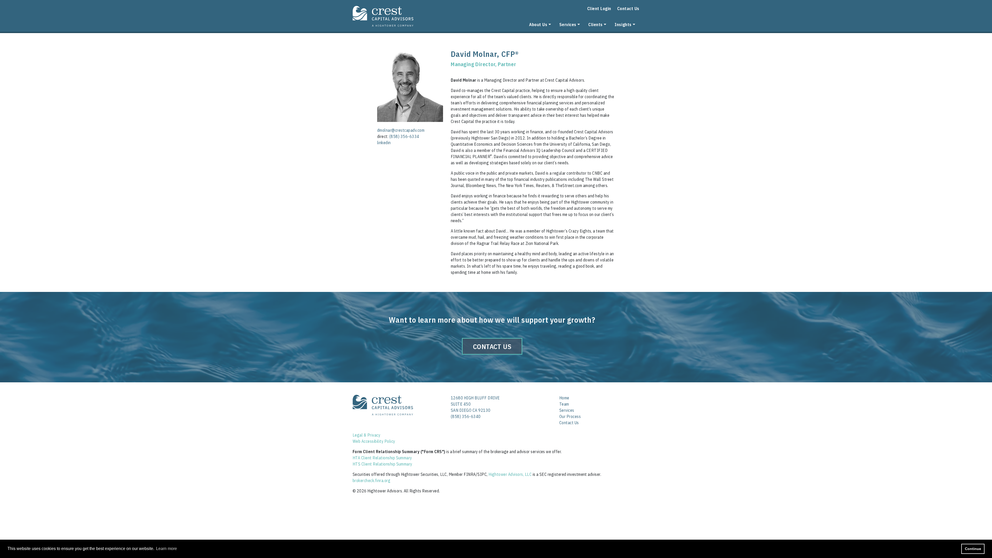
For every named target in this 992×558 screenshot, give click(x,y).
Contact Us (628, 8)
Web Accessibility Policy (374, 441)
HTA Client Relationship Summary (382, 457)
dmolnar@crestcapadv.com (400, 130)
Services (566, 410)
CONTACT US (492, 346)
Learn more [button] (166, 548)
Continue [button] (973, 549)
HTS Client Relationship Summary (382, 464)
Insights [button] (623, 24)
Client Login (599, 8)
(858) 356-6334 (404, 136)
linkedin (384, 142)
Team (564, 404)
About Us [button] (538, 24)
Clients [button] (595, 24)
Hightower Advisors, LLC (510, 474)
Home (564, 397)
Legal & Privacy (366, 435)
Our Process (570, 416)
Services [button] (567, 24)
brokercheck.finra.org (371, 480)
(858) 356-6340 (466, 416)
